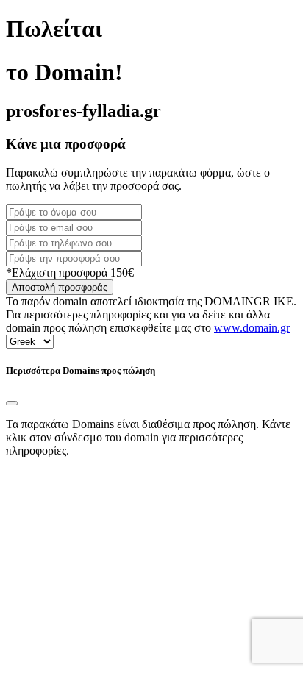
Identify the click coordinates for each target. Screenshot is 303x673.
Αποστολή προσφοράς (59, 287)
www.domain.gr (252, 327)
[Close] (12, 403)
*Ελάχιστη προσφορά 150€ (70, 272)
